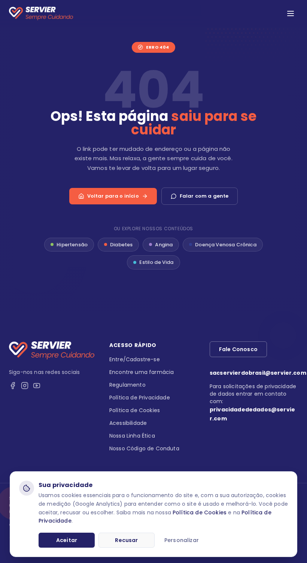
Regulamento (127, 385)
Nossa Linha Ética (132, 435)
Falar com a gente (204, 196)
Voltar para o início (113, 196)
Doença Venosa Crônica (225, 244)
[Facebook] (12, 385)
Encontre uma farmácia (141, 372)
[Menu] (290, 13)
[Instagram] (24, 385)
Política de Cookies (200, 512)
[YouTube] (36, 385)
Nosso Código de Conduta (144, 448)
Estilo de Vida (156, 262)
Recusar (126, 540)
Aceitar (66, 540)
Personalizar (181, 540)
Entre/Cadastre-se (134, 359)
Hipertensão (72, 244)
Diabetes (121, 244)
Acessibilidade (128, 423)
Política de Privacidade (139, 397)
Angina (164, 244)
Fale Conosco (238, 349)
